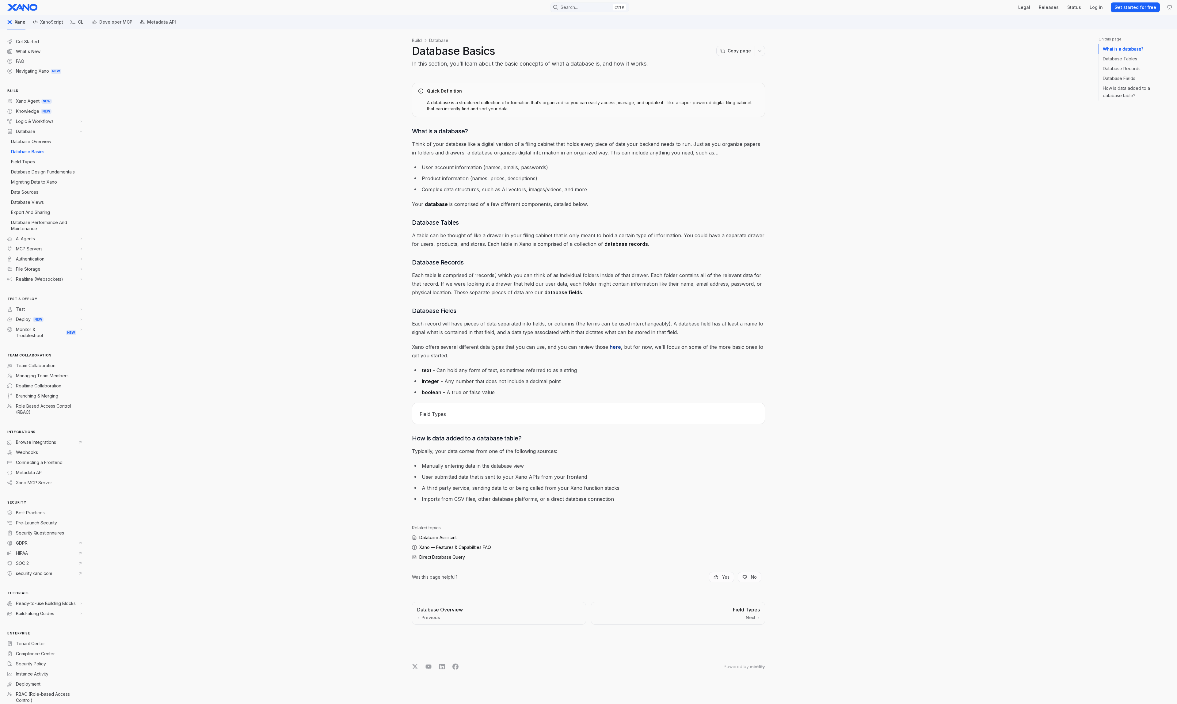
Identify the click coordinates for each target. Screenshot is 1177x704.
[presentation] (44, 366)
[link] (588, 413)
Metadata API (161, 22)
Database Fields (1119, 78)
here (615, 347)
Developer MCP (115, 22)
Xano (20, 22)
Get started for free (1135, 7)
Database (438, 40)
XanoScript (51, 22)
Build (417, 40)
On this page (1110, 39)
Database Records (1122, 68)
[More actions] (760, 51)
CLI (81, 22)
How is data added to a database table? (1126, 92)
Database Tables (1120, 58)
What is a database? (1123, 48)
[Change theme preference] (1170, 7)
